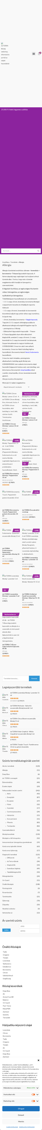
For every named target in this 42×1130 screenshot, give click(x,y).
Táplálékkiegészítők (14, 872)
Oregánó (6, 955)
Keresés (34, 678)
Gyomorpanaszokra (14, 812)
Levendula (6, 961)
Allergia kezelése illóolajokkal (12, 379)
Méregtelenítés (7, 876)
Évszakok (10, 801)
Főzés (9, 804)
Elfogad (21, 1109)
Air (4, 994)
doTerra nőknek (12, 861)
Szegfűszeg (7, 979)
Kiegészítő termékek (9, 855)
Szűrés (6, 930)
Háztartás (10, 815)
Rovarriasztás (7, 892)
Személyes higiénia (13, 868)
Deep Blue (6, 774)
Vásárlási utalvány (8, 909)
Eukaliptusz (7, 967)
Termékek (13, 262)
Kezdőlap (5, 262)
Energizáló (10, 797)
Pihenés (10, 822)
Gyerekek (10, 808)
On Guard (5, 880)
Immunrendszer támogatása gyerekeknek (17, 842)
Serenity (6, 1015)
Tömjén (5, 958)
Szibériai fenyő (8, 976)
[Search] (38, 251)
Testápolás (11, 826)
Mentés (21, 1121)
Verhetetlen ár (7, 913)
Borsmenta (7, 970)
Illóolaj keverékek (8, 834)
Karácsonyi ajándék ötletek (12, 846)
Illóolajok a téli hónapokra (11, 838)
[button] (38, 1060)
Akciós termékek (8, 766)
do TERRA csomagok (9, 778)
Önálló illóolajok (8, 884)
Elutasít (21, 1115)
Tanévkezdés (7, 896)
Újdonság (5, 901)
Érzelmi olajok (7, 786)
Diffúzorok (10, 858)
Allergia (5, 770)
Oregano (6, 1042)
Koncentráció (12, 819)
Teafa (5, 952)
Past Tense (7, 1006)
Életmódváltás (7, 782)
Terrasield (6, 1018)
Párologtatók (7, 888)
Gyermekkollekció (8, 830)
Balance (5, 1000)
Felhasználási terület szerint (12, 790)
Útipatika (5, 905)
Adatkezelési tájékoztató (27, 1127)
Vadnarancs (7, 964)
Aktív (9, 794)
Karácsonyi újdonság (9, 850)
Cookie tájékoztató (12, 1127)
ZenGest (6, 1012)
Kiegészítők (11, 865)
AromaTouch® (8, 997)
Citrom (5, 973)
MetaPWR (6, 1009)
